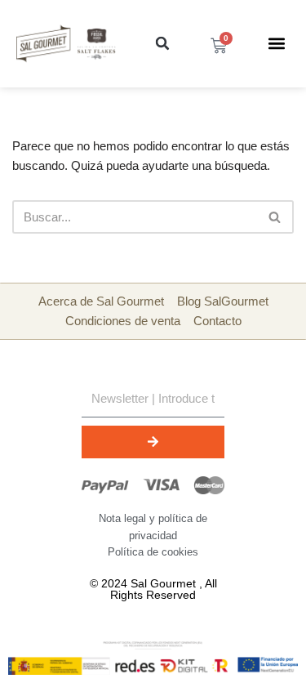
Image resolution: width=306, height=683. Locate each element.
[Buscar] (275, 217)
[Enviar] (153, 442)
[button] (162, 43)
